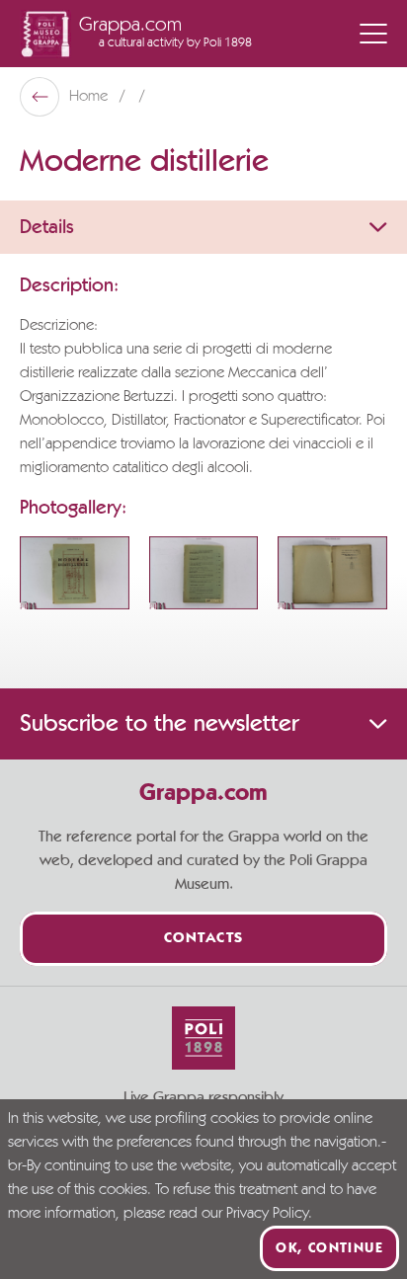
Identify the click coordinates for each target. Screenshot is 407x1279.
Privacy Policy (267, 1214)
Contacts (204, 938)
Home (90, 97)
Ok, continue (329, 1248)
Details (47, 227)
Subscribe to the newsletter (159, 724)
